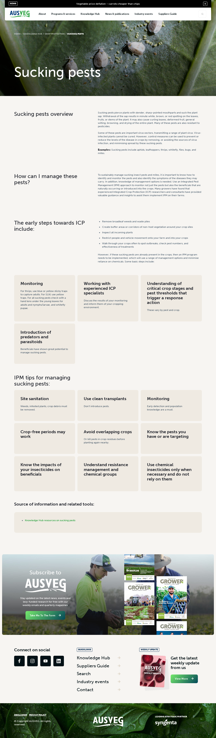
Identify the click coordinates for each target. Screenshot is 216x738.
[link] (19, 661)
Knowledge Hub (32, 34)
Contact (85, 689)
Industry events (93, 681)
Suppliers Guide (93, 665)
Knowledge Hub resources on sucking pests (50, 520)
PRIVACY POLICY (37, 715)
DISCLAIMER (20, 715)
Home (17, 34)
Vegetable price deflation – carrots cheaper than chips (108, 3)
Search (84, 673)
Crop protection (55, 34)
